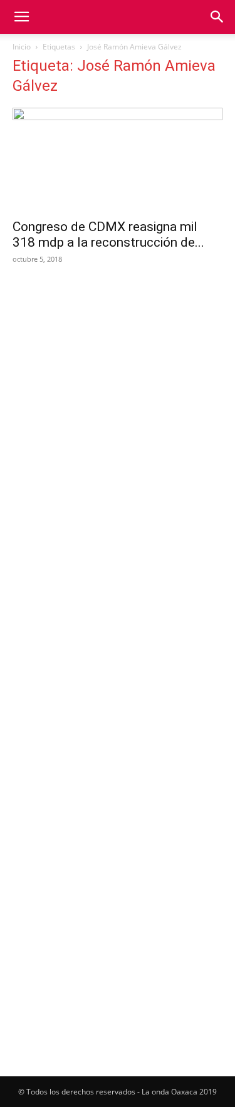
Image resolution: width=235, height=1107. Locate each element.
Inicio (22, 46)
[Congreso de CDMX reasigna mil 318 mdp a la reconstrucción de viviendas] (117, 159)
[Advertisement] (117, 401)
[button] (21, 17)
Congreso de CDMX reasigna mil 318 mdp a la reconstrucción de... (108, 234)
